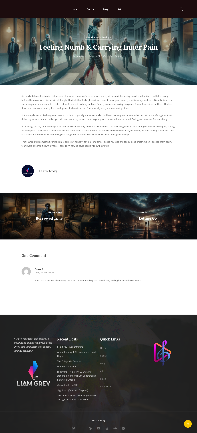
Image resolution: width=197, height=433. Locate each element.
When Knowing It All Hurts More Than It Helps (77, 354)
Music (103, 378)
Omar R (39, 269)
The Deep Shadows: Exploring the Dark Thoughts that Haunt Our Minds (76, 397)
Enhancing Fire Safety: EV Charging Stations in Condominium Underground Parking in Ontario (76, 375)
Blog (105, 9)
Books (90, 9)
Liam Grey (81, 56)
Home (74, 9)
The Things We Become (69, 361)
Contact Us (105, 386)
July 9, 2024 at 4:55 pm (44, 272)
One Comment (117, 56)
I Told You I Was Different (70, 346)
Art (119, 9)
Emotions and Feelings (98, 37)
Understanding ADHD (67, 385)
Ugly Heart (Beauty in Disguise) (72, 390)
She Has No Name (66, 366)
